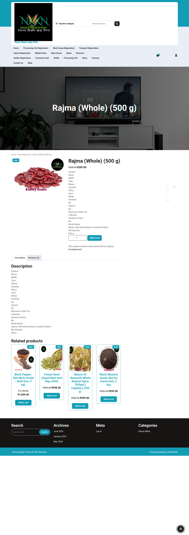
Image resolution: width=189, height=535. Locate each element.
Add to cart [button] (23, 402)
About (68, 53)
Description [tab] (20, 258)
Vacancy (95, 58)
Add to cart (94, 238)
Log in (135, 218)
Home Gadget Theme (22, 452)
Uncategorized (24, 154)
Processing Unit (71, 58)
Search (117, 23)
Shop (30, 63)
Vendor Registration (22, 58)
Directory (80, 53)
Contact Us (18, 63)
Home (16, 48)
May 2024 (136, 196)
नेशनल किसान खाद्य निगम (26, 42)
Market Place (41, 53)
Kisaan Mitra (144, 431)
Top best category (66, 23)
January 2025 (138, 189)
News (84, 58)
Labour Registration (21, 53)
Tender (56, 58)
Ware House (56, 53)
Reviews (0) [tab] (33, 258)
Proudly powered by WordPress (164, 452)
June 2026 (136, 181)
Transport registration (88, 48)
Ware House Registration (64, 48)
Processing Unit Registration (35, 48)
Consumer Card (42, 58)
